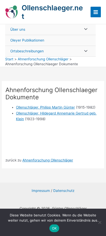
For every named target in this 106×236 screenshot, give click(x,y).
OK (54, 228)
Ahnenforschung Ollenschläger (47, 160)
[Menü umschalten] (84, 29)
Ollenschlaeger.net (52, 12)
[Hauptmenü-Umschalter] (96, 12)
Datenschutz (63, 191)
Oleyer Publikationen (27, 40)
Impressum (41, 191)
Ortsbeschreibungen (27, 51)
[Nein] (99, 222)
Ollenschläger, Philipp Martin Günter (45, 107)
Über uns (17, 29)
